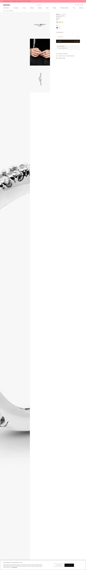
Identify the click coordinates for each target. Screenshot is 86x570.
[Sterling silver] (57, 22)
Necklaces (40, 7)
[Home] (6, 5)
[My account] (80, 5)
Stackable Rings (11, 10)
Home (4, 10)
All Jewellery (15, 7)
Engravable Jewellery (64, 7)
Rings (47, 7)
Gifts (74, 7)
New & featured (6, 7)
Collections (81, 7)
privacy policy (14, 567)
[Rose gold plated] (60, 22)
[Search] (37, 4)
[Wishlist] (76, 5)
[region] (43, 565)
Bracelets (32, 7)
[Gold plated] (62, 22)
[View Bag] (82, 5)
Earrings (54, 7)
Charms (24, 7)
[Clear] (60, 28)
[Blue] (57, 28)
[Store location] (78, 5)
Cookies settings (59, 565)
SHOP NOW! (28, 1)
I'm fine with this (69, 565)
